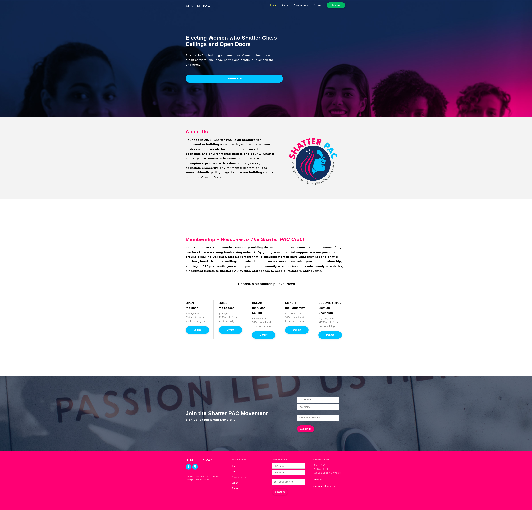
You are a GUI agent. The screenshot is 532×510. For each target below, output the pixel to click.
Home (273, 5)
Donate (336, 5)
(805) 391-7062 (320, 479)
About (285, 5)
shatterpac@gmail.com (324, 486)
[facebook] (188, 466)
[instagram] (195, 466)
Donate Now (234, 78)
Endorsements (300, 5)
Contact (318, 5)
